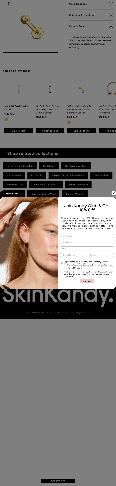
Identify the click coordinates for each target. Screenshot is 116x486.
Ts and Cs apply (74, 268)
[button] (113, 193)
